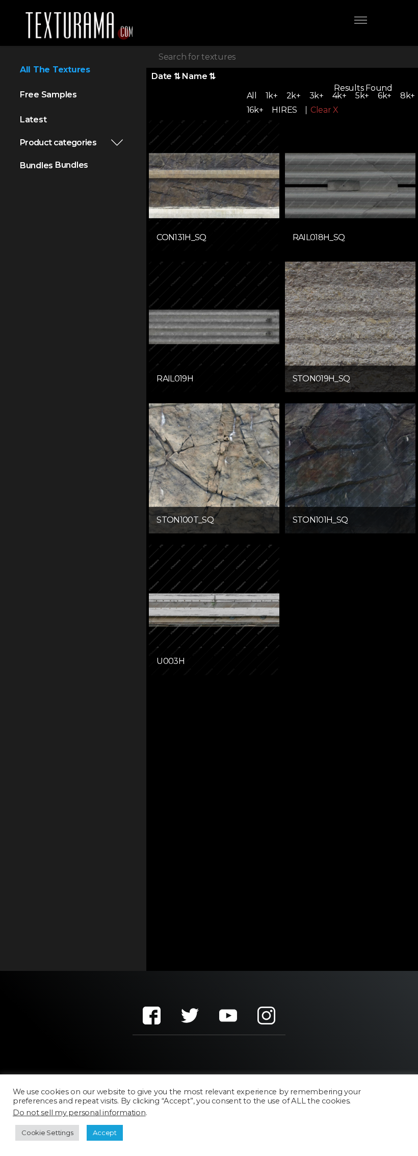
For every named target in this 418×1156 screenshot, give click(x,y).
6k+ (384, 95)
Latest (33, 119)
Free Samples (48, 94)
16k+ (255, 110)
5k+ (362, 95)
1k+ (272, 95)
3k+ (316, 95)
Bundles (36, 165)
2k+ (293, 95)
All (252, 95)
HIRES (284, 110)
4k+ (339, 95)
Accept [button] (105, 1132)
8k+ (407, 95)
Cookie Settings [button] (47, 1132)
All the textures (55, 69)
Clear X (324, 110)
